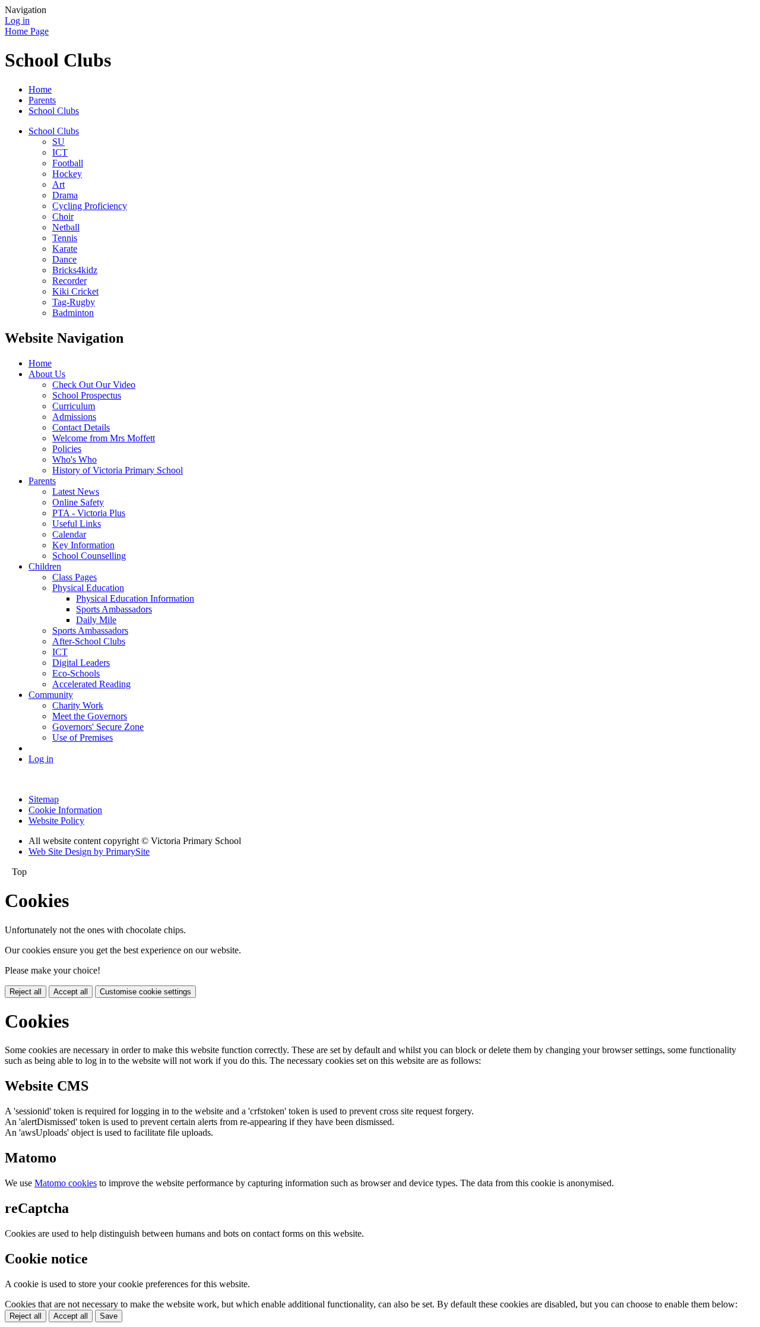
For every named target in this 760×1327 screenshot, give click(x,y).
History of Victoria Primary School (117, 470)
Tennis (64, 238)
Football (67, 163)
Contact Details (81, 427)
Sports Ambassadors (114, 609)
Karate (64, 249)
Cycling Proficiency (89, 206)
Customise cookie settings (145, 991)
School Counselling (89, 556)
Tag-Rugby (73, 302)
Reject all (26, 991)
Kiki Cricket (75, 291)
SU (58, 142)
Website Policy (56, 821)
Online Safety (78, 502)
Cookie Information (65, 810)
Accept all (70, 991)
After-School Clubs (88, 641)
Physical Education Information (135, 598)
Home (40, 89)
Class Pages (74, 577)
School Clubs (53, 111)
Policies (66, 449)
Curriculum (73, 406)
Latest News (75, 491)
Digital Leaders (81, 663)
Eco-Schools (76, 673)
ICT (60, 152)
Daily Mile (96, 620)
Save (109, 1316)
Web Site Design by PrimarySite (89, 851)
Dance (64, 259)
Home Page (27, 31)
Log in (17, 20)
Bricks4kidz (74, 270)
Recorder (69, 281)
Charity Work (77, 705)
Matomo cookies (65, 1183)
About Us (46, 374)
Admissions (74, 417)
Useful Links (76, 524)
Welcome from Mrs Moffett (103, 438)
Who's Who (74, 459)
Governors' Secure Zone (98, 727)
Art (58, 184)
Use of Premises (82, 737)
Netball (66, 227)
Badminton (73, 313)
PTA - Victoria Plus (88, 513)
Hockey (67, 174)
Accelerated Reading (91, 684)
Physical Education (88, 588)
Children (44, 566)
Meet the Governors (89, 716)
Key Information (83, 545)
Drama (65, 195)
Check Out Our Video (93, 385)
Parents (42, 100)
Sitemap (43, 799)
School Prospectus (86, 395)
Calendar (69, 534)
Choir (63, 216)
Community (50, 695)
